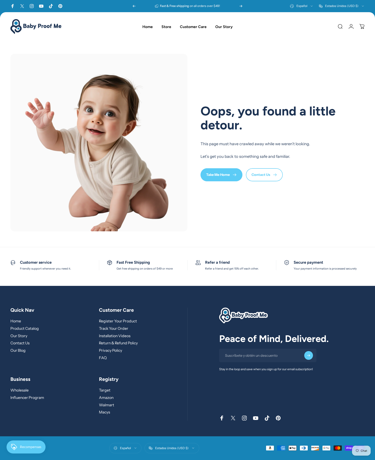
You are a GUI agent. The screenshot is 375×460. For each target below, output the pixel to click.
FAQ (103, 357)
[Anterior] (134, 6)
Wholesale (19, 390)
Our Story (18, 335)
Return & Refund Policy (118, 343)
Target (104, 390)
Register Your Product (118, 321)
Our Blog (18, 350)
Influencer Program (27, 397)
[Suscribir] (308, 355)
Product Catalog (24, 328)
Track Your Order (113, 328)
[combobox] (301, 6)
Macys (104, 412)
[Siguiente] (241, 6)
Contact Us (20, 343)
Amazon (106, 397)
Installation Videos (114, 335)
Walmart (106, 404)
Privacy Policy (110, 350)
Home (15, 321)
